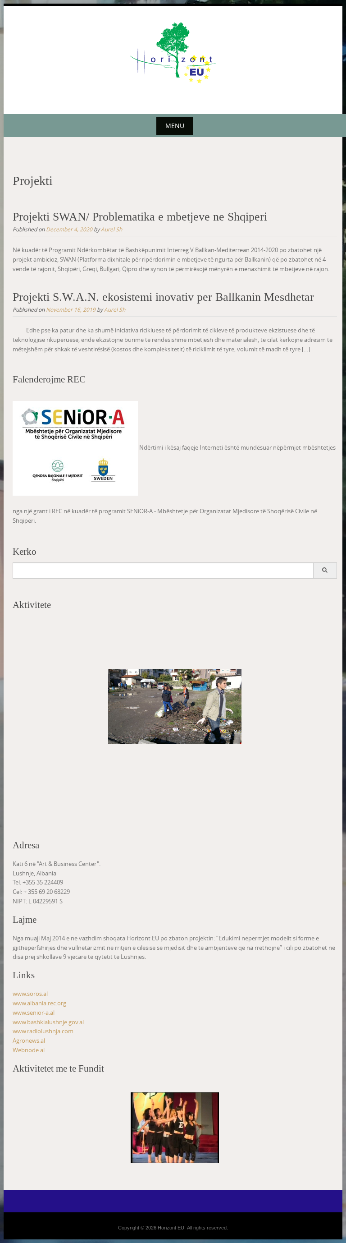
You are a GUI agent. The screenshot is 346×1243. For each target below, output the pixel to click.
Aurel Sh (111, 229)
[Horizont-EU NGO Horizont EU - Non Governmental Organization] (173, 52)
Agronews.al (29, 1040)
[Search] (325, 570)
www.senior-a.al (34, 1012)
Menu (174, 125)
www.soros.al (30, 994)
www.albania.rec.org (39, 1003)
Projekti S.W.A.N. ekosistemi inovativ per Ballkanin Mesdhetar (163, 297)
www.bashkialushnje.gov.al (48, 1022)
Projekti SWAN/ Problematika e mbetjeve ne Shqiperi (140, 216)
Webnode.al (29, 1050)
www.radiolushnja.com (43, 1031)
